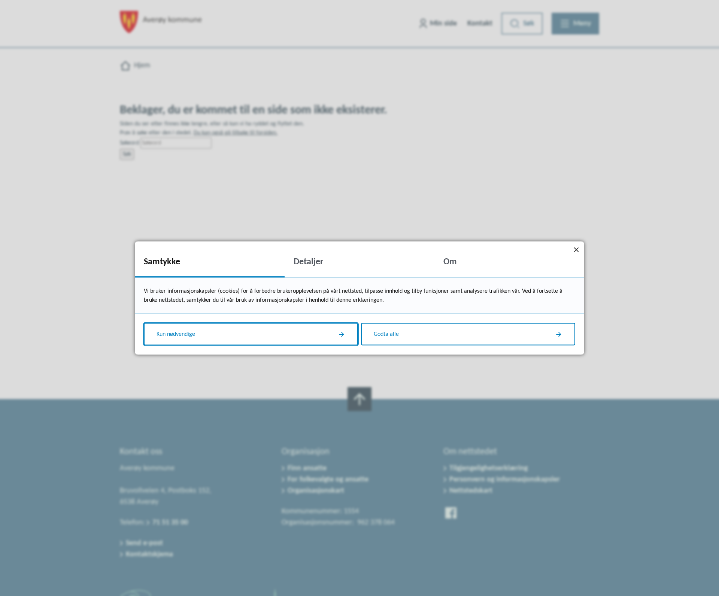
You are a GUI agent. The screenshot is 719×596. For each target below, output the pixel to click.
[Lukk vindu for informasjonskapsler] (576, 249)
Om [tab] (450, 262)
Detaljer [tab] (309, 262)
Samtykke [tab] (162, 262)
